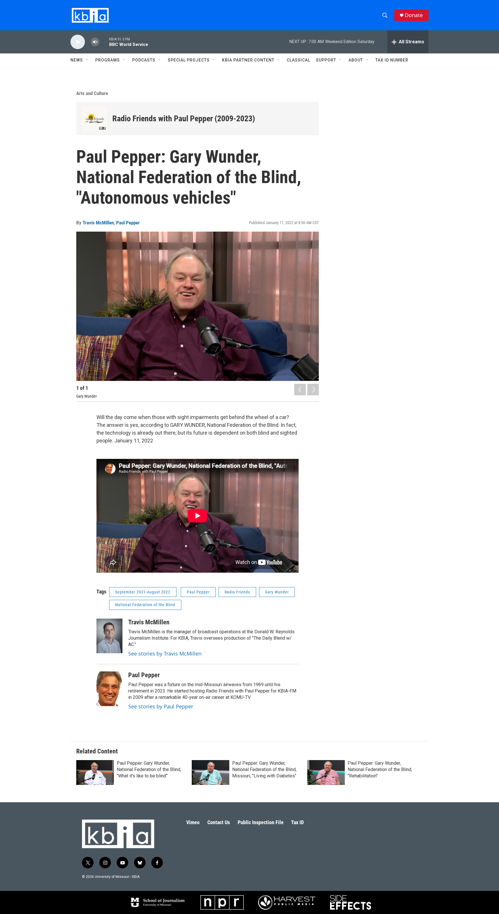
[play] (77, 42)
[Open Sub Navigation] (87, 60)
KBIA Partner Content (248, 60)
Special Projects (189, 60)
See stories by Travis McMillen (165, 653)
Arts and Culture (92, 93)
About (356, 60)
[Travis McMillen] (109, 636)
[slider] (104, 42)
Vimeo (193, 822)
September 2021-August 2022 (142, 592)
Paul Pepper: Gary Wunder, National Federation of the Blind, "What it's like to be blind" (149, 769)
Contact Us (218, 822)
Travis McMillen (98, 223)
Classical (298, 60)
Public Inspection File (261, 822)
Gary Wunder (277, 592)
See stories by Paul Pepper (160, 706)
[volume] (95, 42)
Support (326, 60)
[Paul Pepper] (109, 688)
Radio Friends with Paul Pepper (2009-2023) (183, 118)
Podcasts (143, 60)
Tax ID (297, 822)
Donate (414, 15)
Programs (107, 60)
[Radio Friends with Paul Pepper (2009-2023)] (94, 118)
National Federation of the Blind (145, 604)
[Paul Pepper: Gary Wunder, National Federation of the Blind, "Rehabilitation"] (326, 772)
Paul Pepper (128, 223)
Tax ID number (391, 60)
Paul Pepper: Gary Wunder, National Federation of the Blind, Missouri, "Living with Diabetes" (264, 769)
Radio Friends (237, 592)
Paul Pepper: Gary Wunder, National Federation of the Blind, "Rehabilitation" (380, 769)
